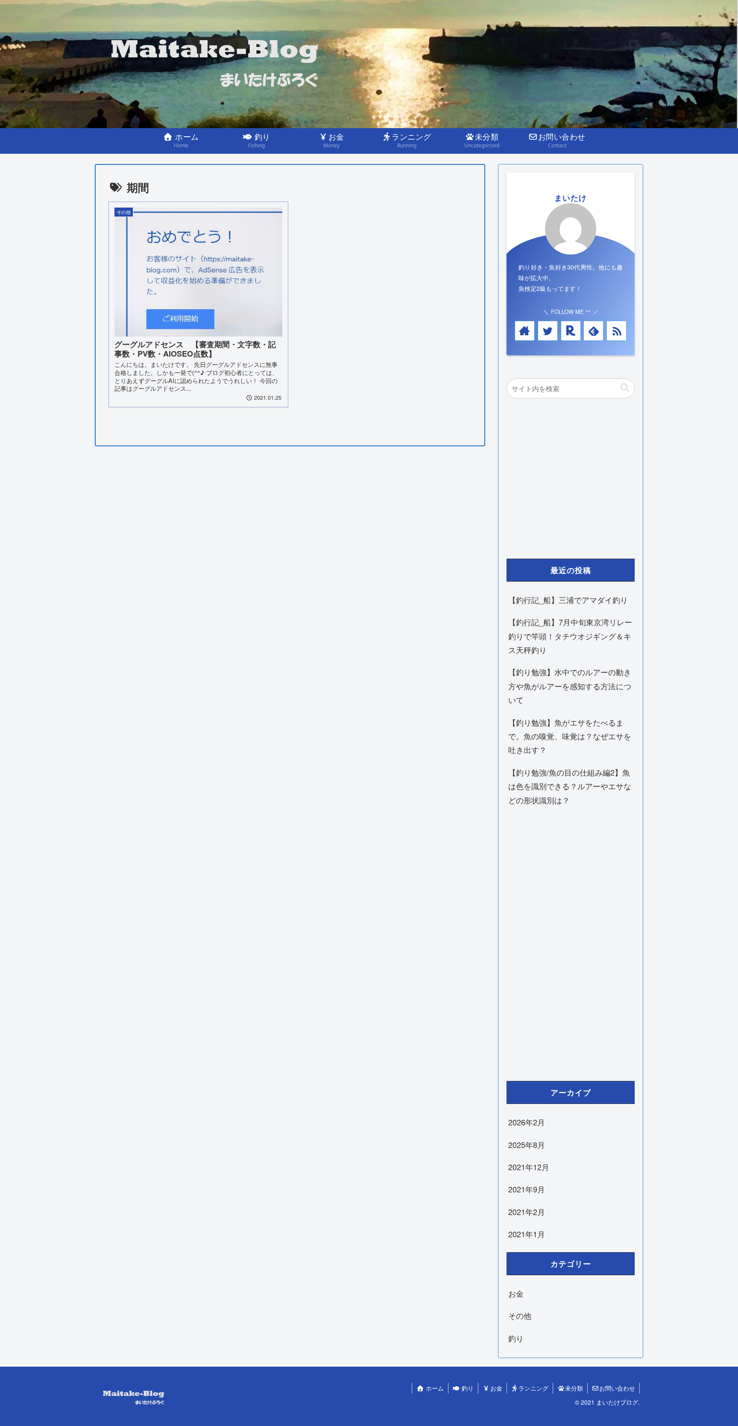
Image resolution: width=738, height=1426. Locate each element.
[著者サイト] (524, 330)
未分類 (574, 1388)
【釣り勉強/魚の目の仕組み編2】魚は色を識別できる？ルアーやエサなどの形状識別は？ (569, 786)
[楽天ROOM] (570, 330)
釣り (516, 1338)
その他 (519, 1315)
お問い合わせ (617, 1388)
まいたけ (570, 197)
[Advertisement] (571, 483)
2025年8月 (526, 1144)
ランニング (533, 1388)
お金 (516, 1293)
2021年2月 (526, 1211)
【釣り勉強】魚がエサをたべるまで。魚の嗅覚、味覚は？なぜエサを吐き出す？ (569, 736)
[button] (624, 388)
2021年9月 (526, 1189)
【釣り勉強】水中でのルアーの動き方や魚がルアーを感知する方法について (569, 685)
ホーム (434, 1388)
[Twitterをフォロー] (547, 330)
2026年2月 (526, 1122)
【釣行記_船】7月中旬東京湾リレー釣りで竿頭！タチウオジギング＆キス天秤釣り (570, 635)
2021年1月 (526, 1234)
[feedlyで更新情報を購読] (593, 330)
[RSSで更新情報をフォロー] (616, 330)
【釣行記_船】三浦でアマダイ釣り (568, 599)
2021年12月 (528, 1167)
